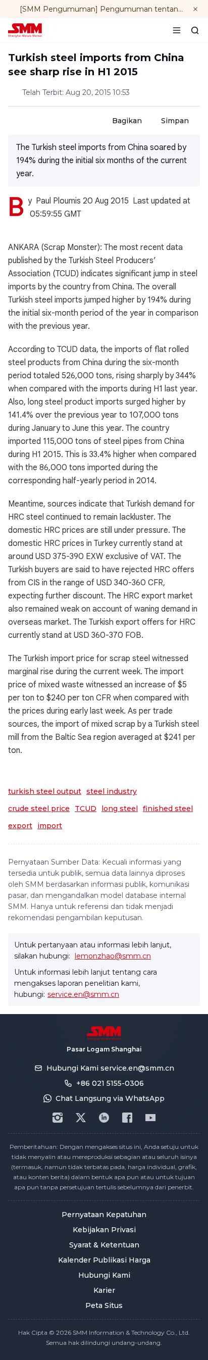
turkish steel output (44, 791)
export (20, 825)
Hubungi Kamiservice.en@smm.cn (110, 1068)
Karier (104, 1290)
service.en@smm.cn (83, 994)
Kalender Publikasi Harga (104, 1260)
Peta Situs (104, 1305)
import (49, 825)
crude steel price (39, 808)
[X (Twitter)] (80, 1117)
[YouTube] (150, 1117)
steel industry (111, 791)
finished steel (168, 808)
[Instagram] (57, 1117)
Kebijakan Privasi (104, 1229)
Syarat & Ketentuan (104, 1244)
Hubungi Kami (104, 1275)
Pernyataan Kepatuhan (104, 1214)
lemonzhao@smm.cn (113, 956)
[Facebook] (127, 1117)
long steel (119, 808)
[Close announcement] (195, 9)
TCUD (85, 808)
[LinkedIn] (104, 1117)
